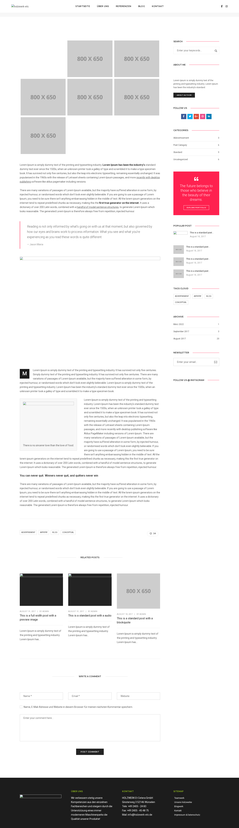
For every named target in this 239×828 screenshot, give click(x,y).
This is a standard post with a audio (89, 615)
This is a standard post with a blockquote (135, 620)
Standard (177, 152)
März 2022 (178, 324)
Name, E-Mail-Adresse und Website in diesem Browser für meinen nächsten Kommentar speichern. (78, 707)
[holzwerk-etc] (20, 6)
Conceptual (68, 532)
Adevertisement (181, 138)
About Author (184, 95)
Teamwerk (179, 798)
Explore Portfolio (196, 207)
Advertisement (28, 532)
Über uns (103, 6)
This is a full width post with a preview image (38, 617)
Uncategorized (180, 159)
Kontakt (158, 6)
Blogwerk (178, 806)
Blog (141, 6)
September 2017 (181, 331)
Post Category (180, 145)
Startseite (82, 6)
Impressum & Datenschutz (187, 815)
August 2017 (179, 338)
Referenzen (123, 6)
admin (46, 611)
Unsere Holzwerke (183, 802)
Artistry (43, 532)
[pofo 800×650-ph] (89, 58)
